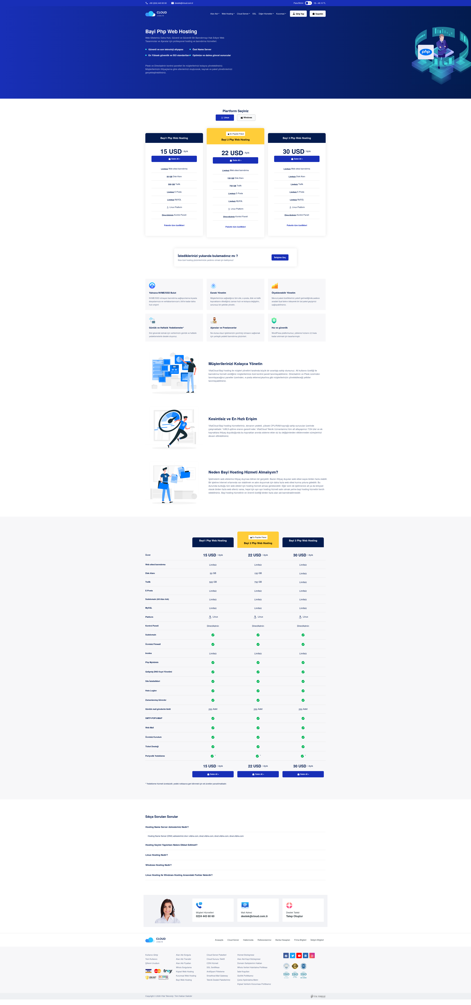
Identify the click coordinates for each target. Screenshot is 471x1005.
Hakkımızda (248, 939)
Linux (226, 117)
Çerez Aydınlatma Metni (247, 979)
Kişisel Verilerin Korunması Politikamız (254, 984)
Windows (247, 117)
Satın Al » (175, 158)
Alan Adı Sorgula (183, 954)
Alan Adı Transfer (183, 959)
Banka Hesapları (282, 939)
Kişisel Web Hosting (185, 971)
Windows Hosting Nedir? (158, 865)
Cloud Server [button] (243, 13)
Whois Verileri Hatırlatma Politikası (252, 967)
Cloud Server (233, 939)
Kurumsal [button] (280, 13)
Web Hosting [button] (227, 13)
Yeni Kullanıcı (151, 959)
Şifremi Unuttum (152, 963)
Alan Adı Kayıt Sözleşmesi (248, 959)
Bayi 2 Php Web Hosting (235, 139)
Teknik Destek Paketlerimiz (218, 979)
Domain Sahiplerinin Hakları (249, 963)
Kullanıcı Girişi (151, 954)
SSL (254, 13)
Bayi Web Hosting (184, 979)
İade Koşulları (243, 971)
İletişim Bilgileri (317, 939)
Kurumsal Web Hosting (186, 975)
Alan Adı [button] (214, 13)
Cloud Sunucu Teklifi (216, 959)
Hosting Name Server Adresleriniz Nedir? (167, 827)
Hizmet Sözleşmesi (245, 954)
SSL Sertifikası (213, 967)
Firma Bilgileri (300, 939)
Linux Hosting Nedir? (156, 854)
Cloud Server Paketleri (216, 954)
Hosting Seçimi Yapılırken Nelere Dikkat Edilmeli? (171, 844)
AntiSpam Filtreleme (215, 971)
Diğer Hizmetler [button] (265, 13)
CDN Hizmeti (212, 963)
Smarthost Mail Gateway (217, 975)
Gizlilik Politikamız (245, 975)
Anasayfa (219, 939)
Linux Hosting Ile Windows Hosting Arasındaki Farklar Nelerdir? (179, 875)
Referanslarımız (264, 939)
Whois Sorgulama (184, 967)
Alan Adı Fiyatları (183, 963)
